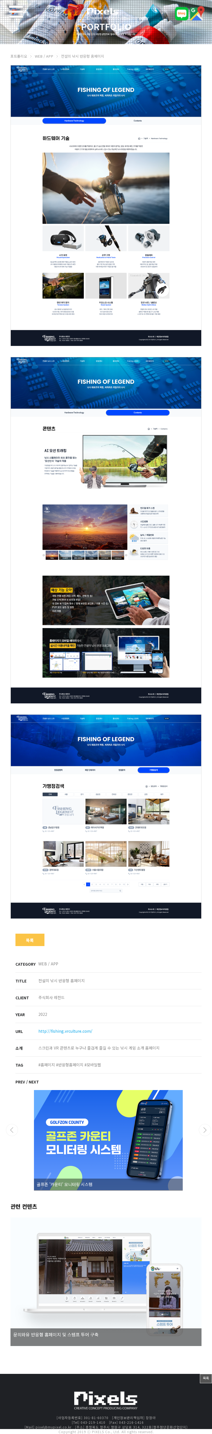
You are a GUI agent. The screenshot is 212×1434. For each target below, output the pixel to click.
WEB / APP (44, 56)
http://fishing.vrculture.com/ (65, 1031)
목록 (30, 940)
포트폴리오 (18, 56)
